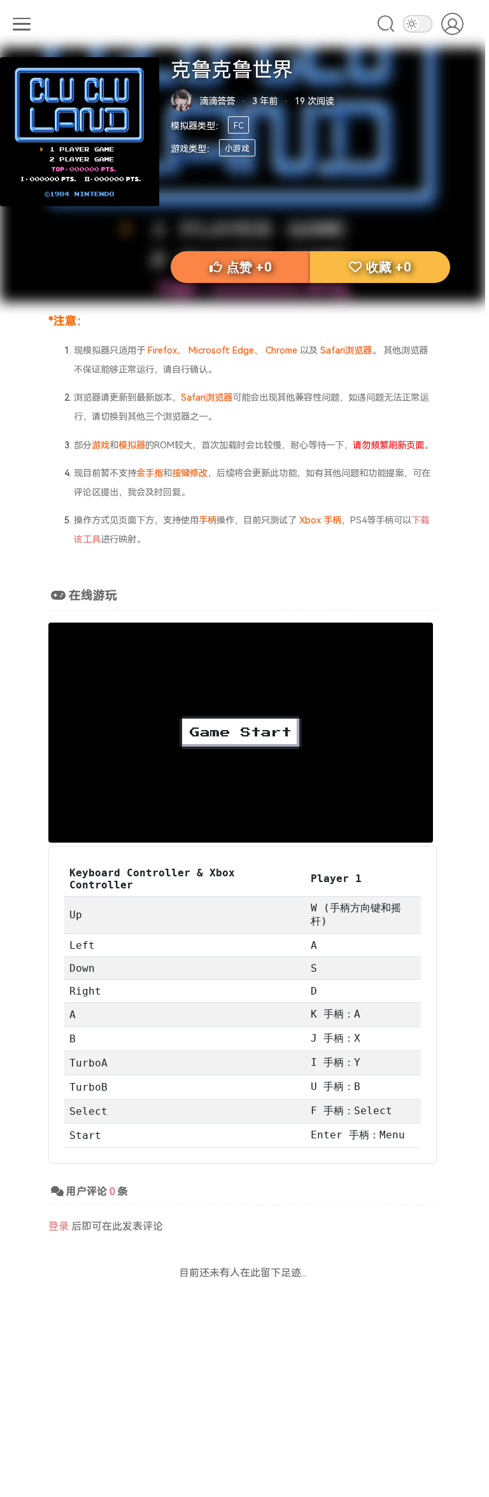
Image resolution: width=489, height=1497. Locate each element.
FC (238, 125)
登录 (58, 1225)
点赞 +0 (249, 267)
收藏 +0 (388, 267)
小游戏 (237, 148)
